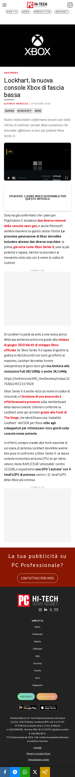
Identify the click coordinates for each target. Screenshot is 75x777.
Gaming (9, 110)
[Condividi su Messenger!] (15, 772)
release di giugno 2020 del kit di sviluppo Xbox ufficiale (36, 344)
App (37, 655)
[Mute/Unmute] (14, 178)
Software (37, 648)
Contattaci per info (37, 578)
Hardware (11, 72)
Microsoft (24, 110)
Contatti (37, 747)
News (25, 12)
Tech (37, 677)
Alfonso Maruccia (16, 103)
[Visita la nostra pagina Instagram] (40, 610)
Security (37, 663)
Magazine (37, 685)
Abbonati (62, 12)
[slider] (22, 178)
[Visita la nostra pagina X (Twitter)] (50, 610)
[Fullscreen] (66, 178)
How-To (12, 12)
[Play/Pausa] (8, 178)
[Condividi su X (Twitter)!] (35, 772)
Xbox (38, 110)
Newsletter (42, 12)
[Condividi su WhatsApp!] (25, 772)
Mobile (37, 641)
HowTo (37, 670)
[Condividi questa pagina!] (45, 772)
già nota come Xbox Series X (33, 247)
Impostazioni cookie (38, 759)
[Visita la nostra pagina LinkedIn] (45, 610)
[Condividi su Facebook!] (5, 772)
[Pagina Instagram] (70, 5)
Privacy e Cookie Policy (38, 753)
